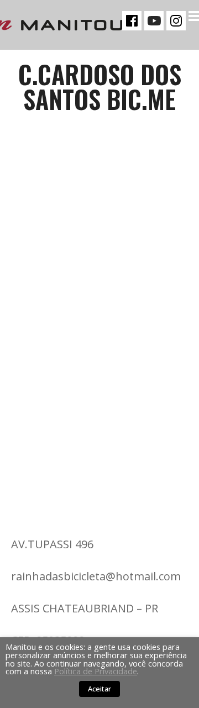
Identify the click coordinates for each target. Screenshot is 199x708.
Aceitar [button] (99, 689)
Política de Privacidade (95, 670)
